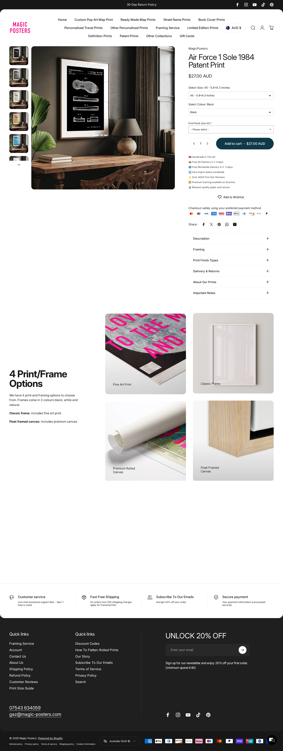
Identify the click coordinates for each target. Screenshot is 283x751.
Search (80, 682)
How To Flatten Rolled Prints (96, 650)
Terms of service (49, 744)
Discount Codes (87, 643)
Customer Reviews (23, 682)
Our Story (82, 656)
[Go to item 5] (18, 165)
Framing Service (21, 643)
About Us (16, 663)
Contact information (85, 744)
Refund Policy (20, 675)
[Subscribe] (242, 650)
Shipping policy (66, 744)
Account (15, 650)
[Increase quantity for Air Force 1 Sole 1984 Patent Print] (208, 143)
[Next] (164, 125)
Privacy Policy (85, 675)
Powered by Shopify (50, 738)
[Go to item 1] (18, 77)
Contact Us (17, 656)
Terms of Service (88, 669)
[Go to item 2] (18, 99)
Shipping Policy (21, 669)
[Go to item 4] (18, 143)
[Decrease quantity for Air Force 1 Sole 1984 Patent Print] (193, 143)
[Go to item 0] (18, 55)
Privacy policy (32, 744)
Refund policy (16, 744)
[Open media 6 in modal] (103, 117)
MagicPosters (198, 48)
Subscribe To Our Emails (94, 663)
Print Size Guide (21, 688)
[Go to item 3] (18, 121)
